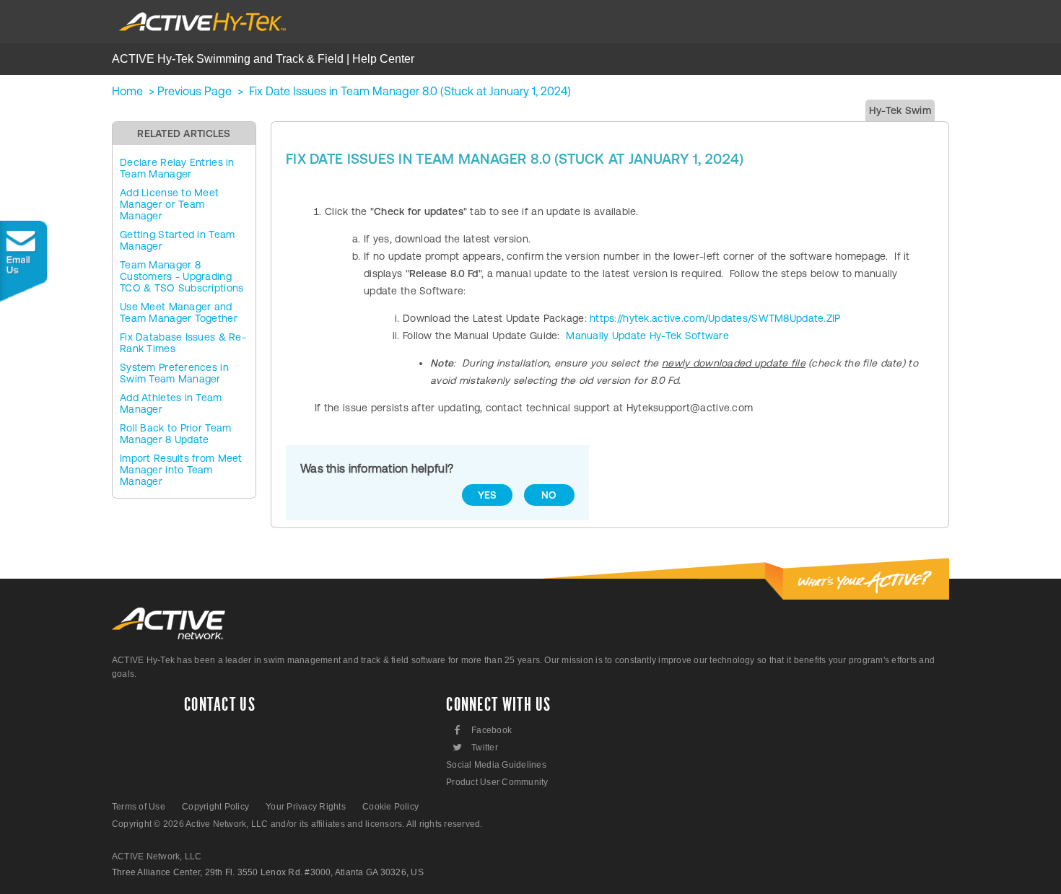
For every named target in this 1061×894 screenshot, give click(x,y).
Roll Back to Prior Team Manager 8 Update (175, 433)
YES (487, 495)
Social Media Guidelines (496, 765)
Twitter (474, 747)
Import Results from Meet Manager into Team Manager (181, 469)
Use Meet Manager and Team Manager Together (178, 312)
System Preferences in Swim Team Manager (174, 373)
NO (549, 495)
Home (127, 90)
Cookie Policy (390, 807)
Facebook (483, 729)
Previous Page (194, 90)
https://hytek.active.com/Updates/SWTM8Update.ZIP (715, 318)
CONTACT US (220, 705)
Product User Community (497, 782)
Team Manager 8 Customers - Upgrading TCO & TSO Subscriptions (181, 276)
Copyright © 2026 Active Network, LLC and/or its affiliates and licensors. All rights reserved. (297, 824)
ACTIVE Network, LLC (157, 856)
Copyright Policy (215, 807)
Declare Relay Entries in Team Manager (177, 168)
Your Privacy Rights (306, 807)
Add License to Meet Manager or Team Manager (169, 204)
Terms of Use (138, 807)
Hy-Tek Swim (900, 110)
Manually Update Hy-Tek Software (647, 335)
